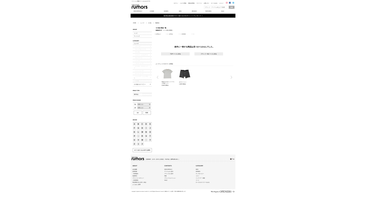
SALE (222, 11)
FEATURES (208, 11)
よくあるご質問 (136, 184)
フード (197, 180)
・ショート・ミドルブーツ (141, 55)
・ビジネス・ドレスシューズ (141, 67)
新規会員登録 (191, 3)
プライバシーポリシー (138, 178)
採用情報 (134, 171)
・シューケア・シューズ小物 (141, 77)
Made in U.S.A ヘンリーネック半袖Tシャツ (168, 82)
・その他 (136, 81)
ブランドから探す (168, 173)
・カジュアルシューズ (140, 49)
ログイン (176, 3)
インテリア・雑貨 (200, 178)
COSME (152, 11)
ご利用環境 (135, 180)
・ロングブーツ (138, 57)
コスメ (197, 176)
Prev (158, 77)
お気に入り (206, 3)
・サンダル (137, 52)
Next (230, 77)
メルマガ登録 (183, 3)
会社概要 (134, 169)
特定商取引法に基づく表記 (139, 182)
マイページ (199, 3)
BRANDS (194, 11)
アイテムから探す (168, 171)
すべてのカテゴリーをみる (202, 182)
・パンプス (137, 60)
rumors (140, 6)
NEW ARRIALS (168, 169)
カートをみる (214, 3)
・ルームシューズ (138, 73)
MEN (180, 11)
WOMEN (166, 11)
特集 (165, 176)
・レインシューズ (138, 70)
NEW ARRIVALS (138, 11)
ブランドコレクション (170, 178)
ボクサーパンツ (182, 82)
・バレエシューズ (138, 63)
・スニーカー (137, 46)
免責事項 (134, 176)
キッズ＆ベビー (200, 173)
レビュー (221, 3)
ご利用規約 (135, 173)
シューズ (136, 43)
